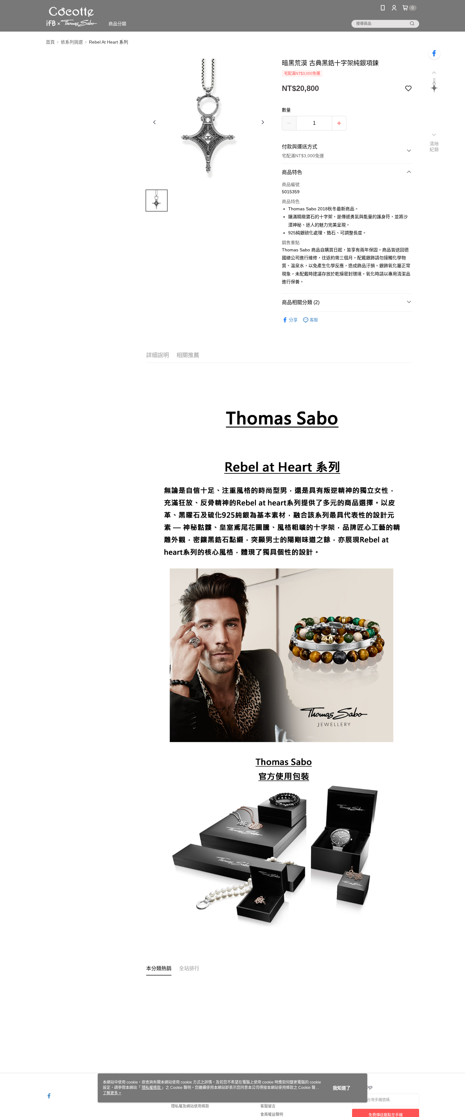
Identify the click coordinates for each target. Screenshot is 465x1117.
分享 (293, 319)
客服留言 (268, 1106)
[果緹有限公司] (71, 16)
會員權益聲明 (271, 1114)
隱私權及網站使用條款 (190, 1106)
